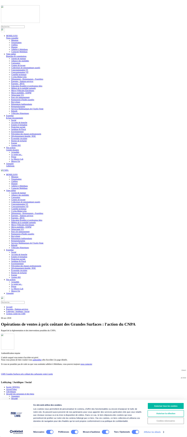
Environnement (17, 132)
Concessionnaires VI (19, 70)
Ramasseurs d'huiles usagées (22, 100)
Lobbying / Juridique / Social (17, 311)
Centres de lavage (18, 65)
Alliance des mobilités (20, 61)
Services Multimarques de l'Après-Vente (27, 109)
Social (13, 120)
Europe (14, 143)
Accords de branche (19, 122)
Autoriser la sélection (165, 413)
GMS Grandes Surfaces (11, 374)
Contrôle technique (18, 74)
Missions (14, 40)
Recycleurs (15, 102)
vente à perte (48, 374)
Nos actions (12, 149)
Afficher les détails (152, 432)
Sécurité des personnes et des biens (20, 394)
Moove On (15, 161)
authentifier (37, 360)
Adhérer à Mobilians (19, 49)
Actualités (15, 152)
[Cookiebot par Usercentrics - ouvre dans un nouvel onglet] (16, 432)
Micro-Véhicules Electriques (22, 90)
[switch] (74, 432)
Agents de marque (18, 58)
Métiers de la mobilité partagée (23, 88)
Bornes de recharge (19, 141)
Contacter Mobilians (19, 52)
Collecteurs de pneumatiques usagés (25, 68)
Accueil (9, 307)
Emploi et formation (19, 125)
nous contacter (86, 364)
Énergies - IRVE (18, 84)
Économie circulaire (19, 138)
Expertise (14, 117)
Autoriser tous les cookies (165, 406)
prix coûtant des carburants (32, 374)
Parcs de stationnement (20, 97)
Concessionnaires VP (19, 72)
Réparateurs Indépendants (21, 104)
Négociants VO (17, 95)
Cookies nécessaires (166, 421)
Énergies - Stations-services (22, 81)
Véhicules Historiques (20, 113)
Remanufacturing (18, 106)
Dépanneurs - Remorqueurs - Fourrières (27, 79)
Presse (13, 157)
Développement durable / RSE (23, 136)
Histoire (14, 47)
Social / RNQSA (13, 387)
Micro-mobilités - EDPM (21, 93)
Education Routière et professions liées (26, 86)
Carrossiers (15, 63)
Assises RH (16, 145)
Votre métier (16, 55)
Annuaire (10, 165)
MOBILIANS (12, 37)
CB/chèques (11, 392)
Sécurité (14, 398)
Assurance (15, 396)
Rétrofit (14, 111)
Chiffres (14, 45)
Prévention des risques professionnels (26, 134)
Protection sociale (18, 127)
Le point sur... (16, 154)
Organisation (16, 42)
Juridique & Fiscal (18, 129)
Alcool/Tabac (11, 389)
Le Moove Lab (17, 159)
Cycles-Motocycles (19, 77)
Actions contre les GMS (15, 314)
